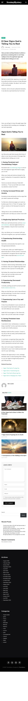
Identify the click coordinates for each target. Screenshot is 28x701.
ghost (4, 616)
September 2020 (7, 600)
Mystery (5, 626)
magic (4, 620)
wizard (4, 642)
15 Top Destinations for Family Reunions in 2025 (14, 531)
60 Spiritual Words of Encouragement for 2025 (14, 534)
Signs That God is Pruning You (11, 368)
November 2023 (7, 578)
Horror (4, 618)
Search (3, 512)
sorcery (5, 630)
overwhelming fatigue (15, 167)
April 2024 (5, 570)
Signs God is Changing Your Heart (12, 375)
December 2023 (7, 576)
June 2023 (5, 588)
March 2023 (6, 594)
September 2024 (7, 566)
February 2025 (6, 562)
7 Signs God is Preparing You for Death (12, 434)
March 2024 (6, 572)
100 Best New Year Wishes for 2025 (11, 533)
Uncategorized (6, 634)
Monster (5, 624)
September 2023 (7, 582)
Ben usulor (8, 47)
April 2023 (5, 592)
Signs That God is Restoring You (11, 373)
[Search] (26, 2)
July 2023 (5, 586)
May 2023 (5, 590)
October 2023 (6, 580)
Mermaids (5, 622)
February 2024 (6, 574)
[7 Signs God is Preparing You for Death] (14, 426)
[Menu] (2, 2)
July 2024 (5, 568)
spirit (3, 37)
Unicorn (5, 636)
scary (4, 628)
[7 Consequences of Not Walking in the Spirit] (14, 446)
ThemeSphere (22, 667)
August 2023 (6, 584)
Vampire (5, 638)
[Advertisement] (14, 22)
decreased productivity (9, 287)
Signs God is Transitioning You (11, 370)
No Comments (6, 49)
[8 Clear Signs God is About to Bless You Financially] (14, 403)
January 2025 (6, 564)
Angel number (6, 614)
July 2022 (5, 598)
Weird (4, 640)
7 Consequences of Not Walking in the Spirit (13, 455)
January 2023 (6, 596)
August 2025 (6, 560)
